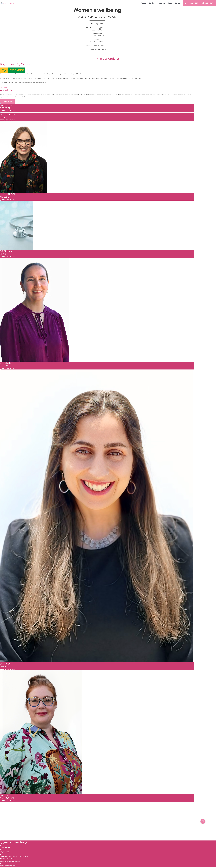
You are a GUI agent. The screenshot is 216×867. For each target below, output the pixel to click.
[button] (202, 821)
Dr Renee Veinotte (5, 364)
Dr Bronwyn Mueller (7, 195)
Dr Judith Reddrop (6, 107)
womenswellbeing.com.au (8, 866)
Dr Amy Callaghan (7, 797)
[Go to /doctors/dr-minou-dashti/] (97, 515)
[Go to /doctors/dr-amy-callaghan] (97, 732)
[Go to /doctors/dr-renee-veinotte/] (97, 310)
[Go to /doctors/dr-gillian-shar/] (97, 225)
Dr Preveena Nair (7, 116)
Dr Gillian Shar (6, 253)
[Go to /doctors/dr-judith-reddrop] (97, 103)
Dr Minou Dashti (5, 665)
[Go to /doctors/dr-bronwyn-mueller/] (97, 157)
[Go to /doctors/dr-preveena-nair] (97, 112)
